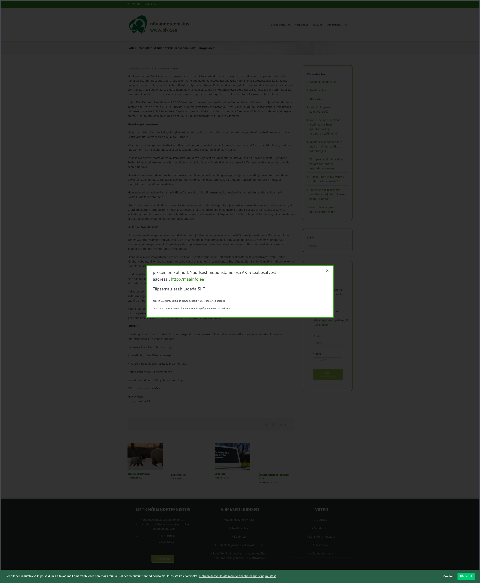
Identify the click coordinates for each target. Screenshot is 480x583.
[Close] (327, 270)
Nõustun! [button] (466, 576)
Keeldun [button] (448, 576)
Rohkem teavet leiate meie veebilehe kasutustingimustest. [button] (237, 576)
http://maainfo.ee (187, 279)
